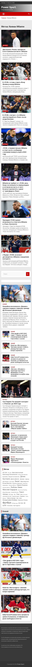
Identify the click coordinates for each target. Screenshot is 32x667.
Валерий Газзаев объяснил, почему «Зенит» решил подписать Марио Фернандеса (20, 449)
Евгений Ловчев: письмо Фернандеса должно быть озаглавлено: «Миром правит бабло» (19, 425)
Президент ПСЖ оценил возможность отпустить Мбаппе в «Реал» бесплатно (15, 222)
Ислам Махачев (7, 483)
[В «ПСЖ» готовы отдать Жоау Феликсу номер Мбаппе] (16, 71)
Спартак (22, 496)
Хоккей (5, 304)
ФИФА (20, 498)
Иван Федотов (24, 481)
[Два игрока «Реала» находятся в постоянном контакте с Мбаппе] (16, 38)
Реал (17, 494)
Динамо (22, 479)
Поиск (27, 274)
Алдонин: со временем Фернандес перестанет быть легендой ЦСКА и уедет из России (19, 437)
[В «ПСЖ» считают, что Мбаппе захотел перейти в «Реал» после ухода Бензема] (16, 104)
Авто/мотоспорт (17, 472)
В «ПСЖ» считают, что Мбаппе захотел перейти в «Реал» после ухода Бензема (14, 117)
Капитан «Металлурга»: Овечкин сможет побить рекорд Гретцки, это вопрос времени (19, 347)
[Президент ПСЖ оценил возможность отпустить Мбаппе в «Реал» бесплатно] (16, 209)
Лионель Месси (6, 487)
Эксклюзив (10, 505)
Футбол (5, 45)
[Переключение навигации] (3, 14)
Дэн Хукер (11, 481)
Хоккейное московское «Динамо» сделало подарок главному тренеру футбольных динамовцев (16, 308)
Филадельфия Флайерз (10, 500)
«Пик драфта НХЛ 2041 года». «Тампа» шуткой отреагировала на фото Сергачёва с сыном (19, 336)
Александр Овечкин (22, 474)
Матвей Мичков (14, 492)
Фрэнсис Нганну (23, 500)
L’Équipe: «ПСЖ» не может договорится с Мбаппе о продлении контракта (16, 257)
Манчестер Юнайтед (22, 490)
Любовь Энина (16, 487)
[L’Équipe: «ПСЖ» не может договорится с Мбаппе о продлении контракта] (16, 244)
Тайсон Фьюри (11, 498)
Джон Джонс (15, 479)
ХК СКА (20, 503)
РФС (15, 494)
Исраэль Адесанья (17, 483)
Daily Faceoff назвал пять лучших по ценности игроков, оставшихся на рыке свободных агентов (20, 359)
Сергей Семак (15, 496)
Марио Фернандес (6, 492)
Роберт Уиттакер (23, 494)
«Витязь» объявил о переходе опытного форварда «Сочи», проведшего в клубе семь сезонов (20, 372)
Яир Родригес (16, 505)
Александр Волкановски (10, 474)
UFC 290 (5, 472)
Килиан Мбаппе (12, 485)
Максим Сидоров (10, 490)
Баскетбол (5, 476)
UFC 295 (9, 472)
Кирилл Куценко (22, 485)
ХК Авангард (15, 503)
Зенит (17, 481)
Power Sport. (8, 7)
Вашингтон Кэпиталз (14, 476)
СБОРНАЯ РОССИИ (7, 496)
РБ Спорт (11, 494)
